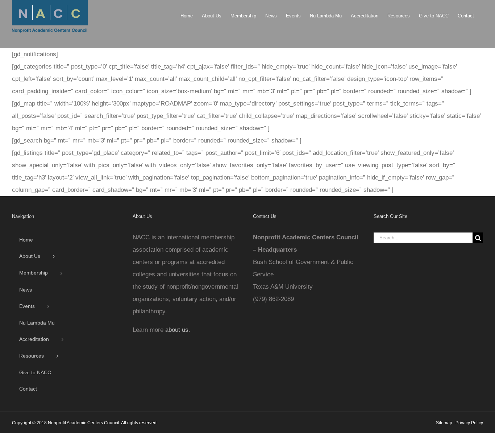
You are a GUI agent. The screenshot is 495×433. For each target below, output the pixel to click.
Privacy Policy (469, 422)
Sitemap (444, 422)
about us (176, 329)
